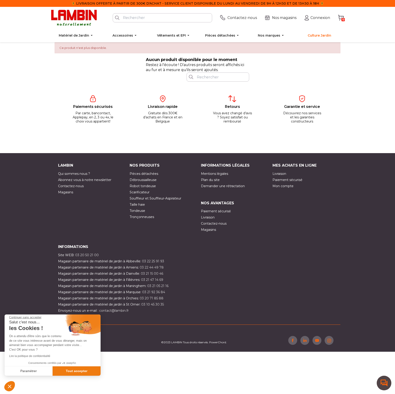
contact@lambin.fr (114, 311)
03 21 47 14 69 (152, 280)
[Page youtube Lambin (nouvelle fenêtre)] (316, 340)
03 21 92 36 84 (153, 292)
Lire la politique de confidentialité (29, 356)
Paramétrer (28, 371)
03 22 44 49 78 (152, 267)
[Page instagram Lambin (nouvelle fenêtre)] (329, 340)
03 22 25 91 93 (153, 261)
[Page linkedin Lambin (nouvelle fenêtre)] (304, 340)
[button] (9, 386)
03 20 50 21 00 (87, 255)
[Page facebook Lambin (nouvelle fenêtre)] (292, 340)
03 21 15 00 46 (152, 274)
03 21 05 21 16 (157, 286)
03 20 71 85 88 (151, 298)
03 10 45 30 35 (152, 304)
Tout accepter (76, 371)
